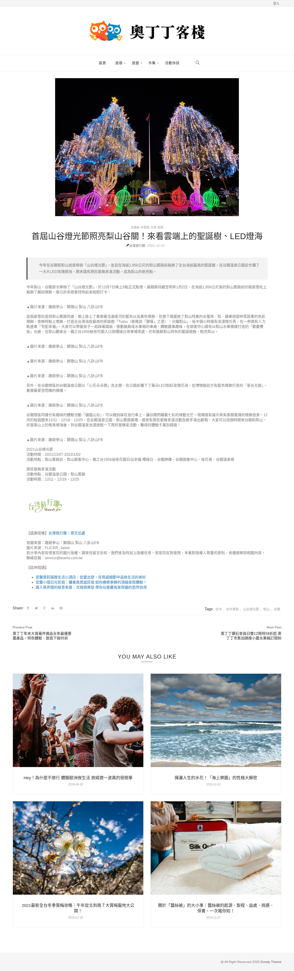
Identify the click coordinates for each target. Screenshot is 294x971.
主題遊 (135, 227)
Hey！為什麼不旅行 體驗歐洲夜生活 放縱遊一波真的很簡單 (78, 778)
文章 (153, 227)
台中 (218, 609)
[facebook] (28, 608)
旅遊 (135, 63)
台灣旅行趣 (137, 245)
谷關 (277, 609)
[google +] (44, 608)
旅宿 (119, 63)
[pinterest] (61, 608)
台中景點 (232, 609)
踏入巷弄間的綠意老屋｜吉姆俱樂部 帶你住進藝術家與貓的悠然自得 (91, 587)
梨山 (266, 609)
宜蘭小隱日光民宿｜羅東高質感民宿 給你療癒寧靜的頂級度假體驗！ (91, 582)
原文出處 (78, 533)
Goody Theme (270, 962)
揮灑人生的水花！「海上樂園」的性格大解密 (216, 778)
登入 (276, 3)
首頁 (102, 63)
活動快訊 (172, 63)
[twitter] (36, 608)
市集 (152, 63)
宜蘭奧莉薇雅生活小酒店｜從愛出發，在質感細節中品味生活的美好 (91, 577)
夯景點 (145, 227)
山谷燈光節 (251, 609)
